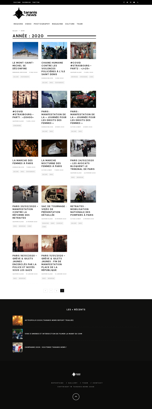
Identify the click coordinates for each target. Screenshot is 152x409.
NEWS (52, 223)
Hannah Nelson (47, 78)
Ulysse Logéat (75, 127)
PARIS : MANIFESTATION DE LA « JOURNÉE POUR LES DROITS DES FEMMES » (54, 117)
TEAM (80, 24)
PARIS (51, 82)
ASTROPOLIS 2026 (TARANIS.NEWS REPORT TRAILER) (49, 320)
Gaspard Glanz (76, 72)
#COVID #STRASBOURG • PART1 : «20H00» (23, 114)
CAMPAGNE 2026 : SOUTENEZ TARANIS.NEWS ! (46, 347)
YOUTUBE (17, 2)
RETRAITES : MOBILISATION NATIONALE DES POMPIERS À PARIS (81, 210)
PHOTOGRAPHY (42, 24)
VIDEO (28, 24)
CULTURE (70, 24)
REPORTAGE (74, 76)
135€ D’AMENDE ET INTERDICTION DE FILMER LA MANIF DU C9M (53, 334)
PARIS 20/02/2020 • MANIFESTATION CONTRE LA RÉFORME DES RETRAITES (25, 212)
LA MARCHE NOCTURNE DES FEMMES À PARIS (52, 163)
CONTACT (98, 383)
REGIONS (18, 24)
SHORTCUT (60, 223)
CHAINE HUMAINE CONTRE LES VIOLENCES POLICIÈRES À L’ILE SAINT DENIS (53, 68)
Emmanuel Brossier (20, 72)
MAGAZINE (57, 24)
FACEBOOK (26, 2)
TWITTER (36, 2)
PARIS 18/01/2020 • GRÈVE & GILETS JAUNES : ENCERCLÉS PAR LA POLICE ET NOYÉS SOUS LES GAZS (25, 263)
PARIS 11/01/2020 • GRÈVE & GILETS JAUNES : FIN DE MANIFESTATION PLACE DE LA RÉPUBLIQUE (53, 263)
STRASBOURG (83, 76)
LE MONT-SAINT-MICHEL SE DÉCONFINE (23, 65)
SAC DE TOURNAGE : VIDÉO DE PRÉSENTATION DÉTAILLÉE (54, 210)
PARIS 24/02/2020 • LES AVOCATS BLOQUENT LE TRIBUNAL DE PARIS (82, 165)
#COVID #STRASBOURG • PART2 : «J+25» (80, 65)
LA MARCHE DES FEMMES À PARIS (23, 162)
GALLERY (15, 76)
